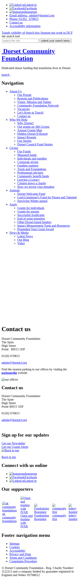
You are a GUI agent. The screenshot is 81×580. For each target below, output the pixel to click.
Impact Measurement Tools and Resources (43, 225)
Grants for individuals (30, 208)
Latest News (25, 236)
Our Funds (24, 151)
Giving (13, 148)
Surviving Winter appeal (32, 201)
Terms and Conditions (23, 557)
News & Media (19, 232)
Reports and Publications (32, 98)
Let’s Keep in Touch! (30, 112)
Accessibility (24, 26)
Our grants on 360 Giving (33, 126)
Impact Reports (26, 137)
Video (21, 243)
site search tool (11, 36)
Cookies (14, 547)
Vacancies (23, 109)
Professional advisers (30, 172)
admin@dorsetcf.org (31, 15)
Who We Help (18, 119)
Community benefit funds (33, 176)
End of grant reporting (31, 218)
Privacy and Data (20, 554)
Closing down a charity (31, 183)
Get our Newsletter (13, 443)
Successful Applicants (30, 215)
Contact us (23, 116)
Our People (24, 95)
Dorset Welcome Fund (31, 193)
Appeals (14, 190)
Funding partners (27, 165)
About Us (15, 91)
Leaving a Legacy (28, 179)
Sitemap (14, 543)
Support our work (56, 32)
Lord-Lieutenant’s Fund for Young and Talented (47, 197)
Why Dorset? (25, 123)
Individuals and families (32, 158)
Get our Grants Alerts (15, 446)
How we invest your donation (35, 186)
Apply (13, 204)
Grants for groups (28, 211)
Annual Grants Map (29, 130)
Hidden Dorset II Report (32, 133)
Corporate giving (27, 162)
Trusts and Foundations (31, 169)
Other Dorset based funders (34, 222)
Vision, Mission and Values (34, 102)
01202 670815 (24, 19)
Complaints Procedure (23, 561)
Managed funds (27, 155)
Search (21, 32)
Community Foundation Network (38, 105)
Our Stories (24, 140)
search (5, 74)
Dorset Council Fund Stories (35, 144)
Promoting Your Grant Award (35, 229)
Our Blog (23, 239)
